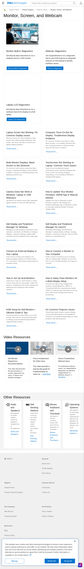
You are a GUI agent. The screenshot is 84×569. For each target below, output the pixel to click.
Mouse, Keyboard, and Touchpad (54, 436)
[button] (81, 3)
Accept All (68, 561)
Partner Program (48, 516)
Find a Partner (47, 511)
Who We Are (8, 511)
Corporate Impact (10, 516)
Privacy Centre (9, 535)
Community (46, 487)
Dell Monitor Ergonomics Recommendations (15, 361)
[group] (16, 361)
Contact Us (46, 492)
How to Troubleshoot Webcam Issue (66, 360)
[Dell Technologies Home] (17, 3)
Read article (12, 149)
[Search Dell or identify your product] (74, 3)
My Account (46, 463)
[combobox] (53, 3)
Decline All (52, 561)
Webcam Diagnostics (54, 68)
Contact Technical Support (13, 492)
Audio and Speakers (15, 433)
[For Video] (16, 348)
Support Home (14, 10)
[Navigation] (3, 3)
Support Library (42, 10)
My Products (46, 473)
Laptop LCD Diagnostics (16, 119)
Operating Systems (73, 432)
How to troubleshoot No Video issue (41, 360)
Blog (5, 530)
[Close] (74, 541)
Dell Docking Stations (33, 438)
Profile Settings (47, 468)
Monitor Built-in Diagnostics (17, 68)
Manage (15, 561)
